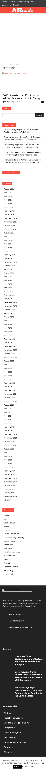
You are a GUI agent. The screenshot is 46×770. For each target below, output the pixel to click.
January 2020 (9, 474)
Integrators (8, 545)
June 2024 (8, 280)
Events (6, 526)
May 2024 (8, 284)
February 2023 (9, 339)
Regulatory (8, 563)
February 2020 (9, 471)
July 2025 (7, 236)
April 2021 (8, 419)
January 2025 (9, 258)
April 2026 (8, 203)
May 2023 (8, 328)
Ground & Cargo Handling (14, 537)
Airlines (7, 515)
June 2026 (8, 196)
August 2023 (9, 317)
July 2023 (7, 321)
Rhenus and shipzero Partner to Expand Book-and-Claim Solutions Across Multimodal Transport (23, 161)
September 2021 (10, 401)
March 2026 (8, 207)
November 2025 (10, 222)
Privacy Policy (28, 2)
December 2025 (10, 218)
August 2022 (9, 361)
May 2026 (8, 200)
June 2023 (8, 324)
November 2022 (10, 350)
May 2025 (8, 244)
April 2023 (8, 332)
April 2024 (8, 288)
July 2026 (7, 192)
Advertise (19, 2)
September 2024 (10, 269)
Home (4, 64)
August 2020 (9, 449)
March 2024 (8, 291)
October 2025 (9, 225)
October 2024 (9, 266)
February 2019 (9, 489)
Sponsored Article (11, 567)
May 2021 (8, 416)
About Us (12, 2)
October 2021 (9, 397)
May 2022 (8, 372)
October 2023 (9, 310)
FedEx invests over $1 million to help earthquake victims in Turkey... (22, 97)
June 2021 (8, 412)
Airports (7, 519)
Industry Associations (12, 541)
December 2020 (10, 434)
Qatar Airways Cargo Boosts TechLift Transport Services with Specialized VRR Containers (22, 138)
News (6, 559)
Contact (4, 2)
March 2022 (8, 379)
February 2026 (9, 211)
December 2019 (10, 478)
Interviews (8, 548)
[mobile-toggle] (4, 10)
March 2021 (8, 423)
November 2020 (10, 438)
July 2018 (7, 500)
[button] (42, 10)
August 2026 (9, 189)
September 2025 (10, 229)
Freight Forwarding (11, 534)
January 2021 (9, 430)
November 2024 (10, 262)
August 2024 (9, 273)
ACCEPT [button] (17, 767)
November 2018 (10, 496)
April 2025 (8, 247)
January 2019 (9, 493)
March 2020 (8, 467)
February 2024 (9, 295)
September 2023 (10, 313)
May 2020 (8, 460)
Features (7, 530)
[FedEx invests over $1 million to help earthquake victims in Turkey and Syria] (23, 82)
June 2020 (8, 456)
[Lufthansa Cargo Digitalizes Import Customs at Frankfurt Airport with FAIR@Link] (7, 659)
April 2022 (8, 375)
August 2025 (9, 233)
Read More (29, 766)
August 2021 (9, 405)
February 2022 (9, 383)
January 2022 (9, 386)
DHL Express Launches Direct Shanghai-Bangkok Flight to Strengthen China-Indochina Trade (22, 153)
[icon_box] (13, 620)
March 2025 (8, 251)
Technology (8, 570)
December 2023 (10, 302)
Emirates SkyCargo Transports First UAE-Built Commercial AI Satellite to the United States (21, 146)
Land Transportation (12, 552)
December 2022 (10, 346)
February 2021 (9, 427)
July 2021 (7, 408)
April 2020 (8, 463)
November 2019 (10, 482)
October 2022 (9, 353)
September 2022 (10, 357)
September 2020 (10, 445)
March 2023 (8, 335)
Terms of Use (6, 5)
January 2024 (9, 299)
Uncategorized (9, 574)
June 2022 (8, 368)
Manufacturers (10, 556)
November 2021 (10, 394)
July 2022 (7, 364)
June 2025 (8, 240)
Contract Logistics (11, 523)
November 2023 (10, 306)
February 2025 (9, 255)
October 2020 (9, 441)
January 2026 (9, 214)
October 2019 (9, 485)
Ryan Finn (6, 102)
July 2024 (7, 277)
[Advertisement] (23, 37)
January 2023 (9, 342)
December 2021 (10, 390)
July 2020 (7, 452)
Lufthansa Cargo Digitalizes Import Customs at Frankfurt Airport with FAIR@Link (22, 131)
